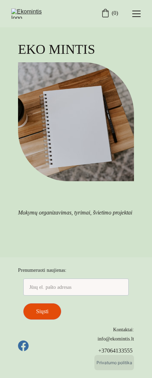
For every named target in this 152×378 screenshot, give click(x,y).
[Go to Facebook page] (23, 345)
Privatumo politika (114, 362)
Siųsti (42, 311)
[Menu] (136, 14)
